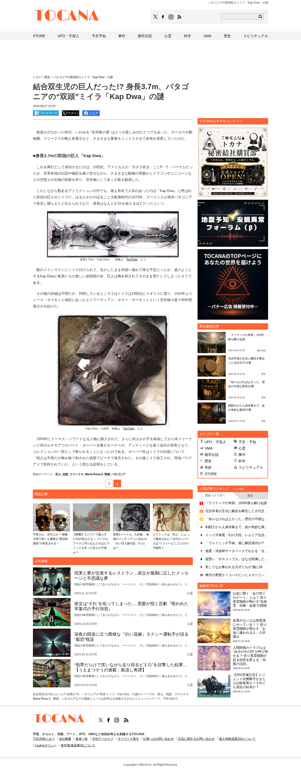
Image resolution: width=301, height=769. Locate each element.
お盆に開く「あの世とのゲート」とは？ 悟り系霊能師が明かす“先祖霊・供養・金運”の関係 (250, 599)
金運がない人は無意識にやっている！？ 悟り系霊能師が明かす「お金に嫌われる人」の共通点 (250, 628)
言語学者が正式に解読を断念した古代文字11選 (236, 511)
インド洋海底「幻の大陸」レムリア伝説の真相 (236, 535)
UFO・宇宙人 (215, 442)
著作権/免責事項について (78, 745)
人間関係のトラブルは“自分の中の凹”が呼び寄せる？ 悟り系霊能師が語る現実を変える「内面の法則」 (250, 656)
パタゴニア (118, 474)
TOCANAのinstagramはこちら (171, 17)
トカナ (37, 77)
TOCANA (67, 16)
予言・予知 (247, 442)
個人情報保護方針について (237, 739)
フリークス (77, 474)
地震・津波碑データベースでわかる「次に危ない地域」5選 (236, 551)
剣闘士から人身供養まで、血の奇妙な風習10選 (236, 527)
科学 (242, 461)
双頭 (107, 474)
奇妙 (208, 467)
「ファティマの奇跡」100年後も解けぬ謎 (236, 503)
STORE (211, 474)
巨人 (58, 474)
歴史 (208, 461)
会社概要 (65, 739)
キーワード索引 (128, 739)
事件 (242, 455)
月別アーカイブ (102, 739)
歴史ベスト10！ (215, 495)
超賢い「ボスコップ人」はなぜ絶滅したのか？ (236, 559)
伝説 (65, 474)
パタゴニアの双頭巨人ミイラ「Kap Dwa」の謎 (83, 77)
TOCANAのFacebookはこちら (163, 17)
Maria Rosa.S (94, 474)
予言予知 (99, 36)
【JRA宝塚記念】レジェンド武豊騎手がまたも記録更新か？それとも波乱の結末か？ (249, 681)
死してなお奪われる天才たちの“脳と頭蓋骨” (236, 567)
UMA (209, 448)
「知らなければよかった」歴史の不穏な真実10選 (236, 519)
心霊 (242, 448)
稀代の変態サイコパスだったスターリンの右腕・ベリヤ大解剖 (236, 575)
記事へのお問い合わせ (158, 739)
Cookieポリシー (45, 745)
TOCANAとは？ (44, 739)
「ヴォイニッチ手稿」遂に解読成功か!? (234, 543)
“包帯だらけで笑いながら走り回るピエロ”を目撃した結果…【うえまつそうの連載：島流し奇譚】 (130, 667)
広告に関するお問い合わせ (196, 739)
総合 (250, 495)
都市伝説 (212, 455)
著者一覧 (81, 739)
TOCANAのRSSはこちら (179, 17)
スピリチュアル (250, 467)
